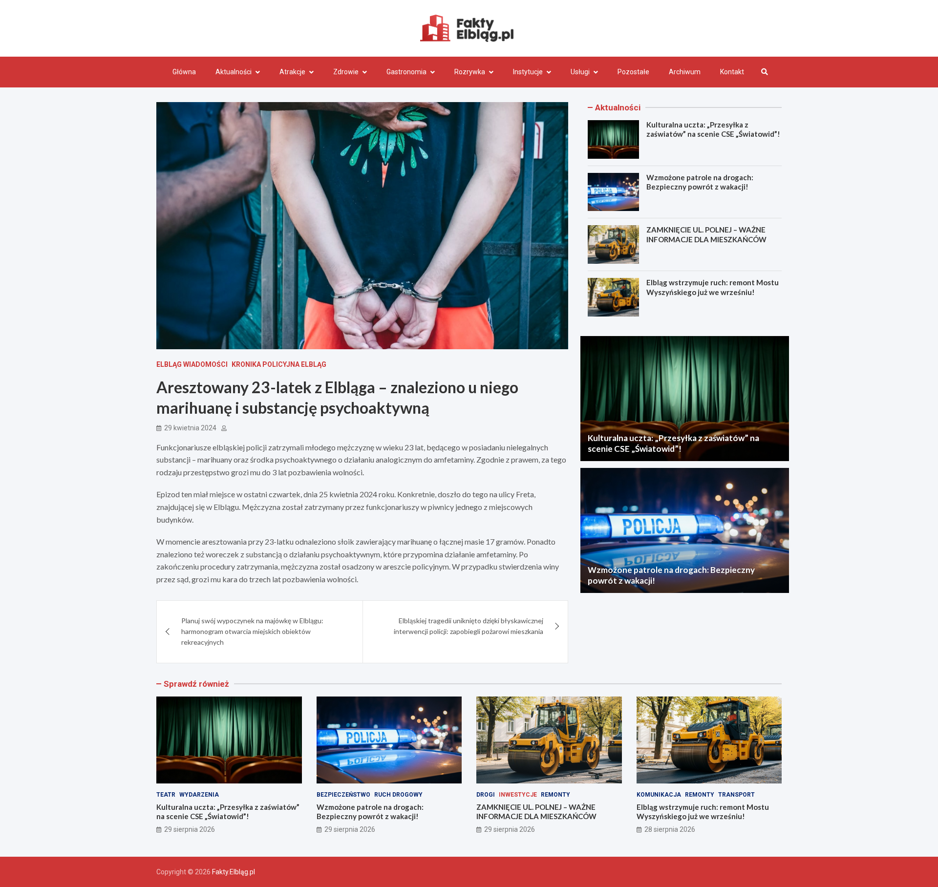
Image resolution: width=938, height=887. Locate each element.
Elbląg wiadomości (192, 364)
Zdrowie (346, 72)
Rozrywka (469, 72)
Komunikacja (659, 794)
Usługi (580, 72)
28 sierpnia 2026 (669, 829)
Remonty (555, 794)
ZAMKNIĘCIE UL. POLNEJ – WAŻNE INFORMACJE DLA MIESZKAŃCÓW (706, 234)
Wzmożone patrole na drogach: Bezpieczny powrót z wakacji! (699, 182)
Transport (736, 794)
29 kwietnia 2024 (190, 428)
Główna (184, 72)
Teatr (165, 794)
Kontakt (732, 72)
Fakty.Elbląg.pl (233, 872)
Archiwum (685, 72)
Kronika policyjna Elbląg (279, 364)
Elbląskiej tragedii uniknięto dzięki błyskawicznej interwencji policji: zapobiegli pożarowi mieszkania (468, 625)
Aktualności (233, 72)
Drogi (485, 794)
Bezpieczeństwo (343, 794)
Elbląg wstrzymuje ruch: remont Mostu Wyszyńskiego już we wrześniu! (712, 287)
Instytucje (528, 72)
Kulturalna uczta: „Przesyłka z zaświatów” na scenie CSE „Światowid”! (713, 129)
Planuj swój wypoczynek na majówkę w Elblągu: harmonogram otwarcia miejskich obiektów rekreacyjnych (252, 631)
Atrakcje (292, 72)
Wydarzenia (199, 794)
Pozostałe (633, 72)
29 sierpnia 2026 (189, 829)
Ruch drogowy (398, 794)
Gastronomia (406, 72)
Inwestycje (518, 794)
